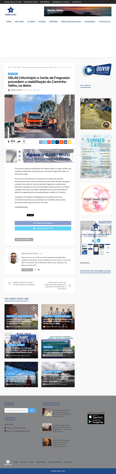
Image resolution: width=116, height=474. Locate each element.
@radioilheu (84, 263)
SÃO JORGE (19, 22)
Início (16, 462)
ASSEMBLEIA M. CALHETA (61, 2)
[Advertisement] (58, 41)
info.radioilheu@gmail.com (21, 431)
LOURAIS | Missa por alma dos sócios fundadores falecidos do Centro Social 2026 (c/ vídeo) (21, 321)
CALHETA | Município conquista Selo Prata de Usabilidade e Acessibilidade (58, 351)
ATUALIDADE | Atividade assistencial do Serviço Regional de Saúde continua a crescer (61, 443)
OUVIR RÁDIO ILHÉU (31, 2)
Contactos (68, 462)
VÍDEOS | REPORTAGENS (71, 22)
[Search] (109, 22)
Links (32, 462)
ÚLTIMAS (31, 22)
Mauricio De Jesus (16, 90)
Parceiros (23, 462)
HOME (8, 22)
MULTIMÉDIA (45, 2)
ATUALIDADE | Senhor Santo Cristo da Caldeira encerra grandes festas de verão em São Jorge (20, 379)
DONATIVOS (76, 2)
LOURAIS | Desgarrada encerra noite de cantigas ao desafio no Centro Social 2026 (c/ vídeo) (57, 321)
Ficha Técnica (41, 462)
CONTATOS (103, 22)
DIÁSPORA (53, 22)
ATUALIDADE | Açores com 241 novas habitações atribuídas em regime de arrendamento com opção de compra (56, 378)
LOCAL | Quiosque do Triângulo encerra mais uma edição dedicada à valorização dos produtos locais (21, 350)
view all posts (27, 269)
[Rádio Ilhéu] (11, 11)
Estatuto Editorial (55, 462)
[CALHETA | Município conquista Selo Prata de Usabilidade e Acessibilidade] (58, 345)
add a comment (25, 239)
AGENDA (42, 22)
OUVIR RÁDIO (89, 22)
